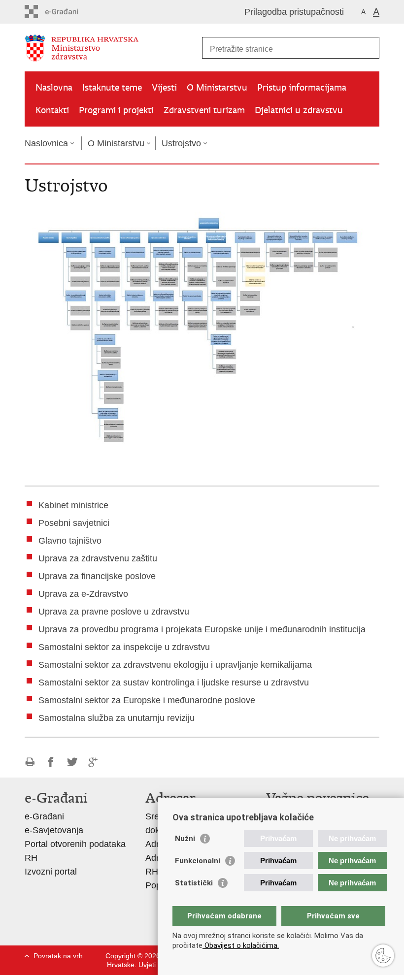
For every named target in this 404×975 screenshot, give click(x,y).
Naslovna (53, 87)
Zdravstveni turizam (204, 110)
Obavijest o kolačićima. (240, 945)
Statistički (194, 882)
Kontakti (52, 110)
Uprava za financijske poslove (97, 576)
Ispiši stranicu (30, 762)
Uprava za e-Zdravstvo (83, 594)
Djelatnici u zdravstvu (299, 110)
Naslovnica (46, 143)
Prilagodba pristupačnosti (294, 12)
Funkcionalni (197, 860)
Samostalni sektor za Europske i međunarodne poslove (146, 700)
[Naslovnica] (113, 48)
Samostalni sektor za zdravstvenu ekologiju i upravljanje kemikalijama (175, 665)
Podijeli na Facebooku (51, 762)
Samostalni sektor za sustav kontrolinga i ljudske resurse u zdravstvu (173, 682)
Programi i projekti (116, 110)
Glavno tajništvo (69, 541)
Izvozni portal (51, 872)
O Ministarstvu (217, 87)
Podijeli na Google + (93, 762)
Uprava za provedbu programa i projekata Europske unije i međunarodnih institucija (202, 629)
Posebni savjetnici (73, 523)
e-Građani (44, 816)
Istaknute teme (112, 87)
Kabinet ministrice (73, 505)
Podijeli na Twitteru (72, 762)
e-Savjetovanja (54, 830)
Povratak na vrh (58, 956)
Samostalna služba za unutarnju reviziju (116, 718)
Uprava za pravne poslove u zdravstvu (113, 612)
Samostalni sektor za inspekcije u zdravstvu (124, 647)
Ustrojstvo (181, 143)
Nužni (185, 838)
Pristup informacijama (301, 87)
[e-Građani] (67, 11)
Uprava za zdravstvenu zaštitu (97, 558)
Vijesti (164, 87)
